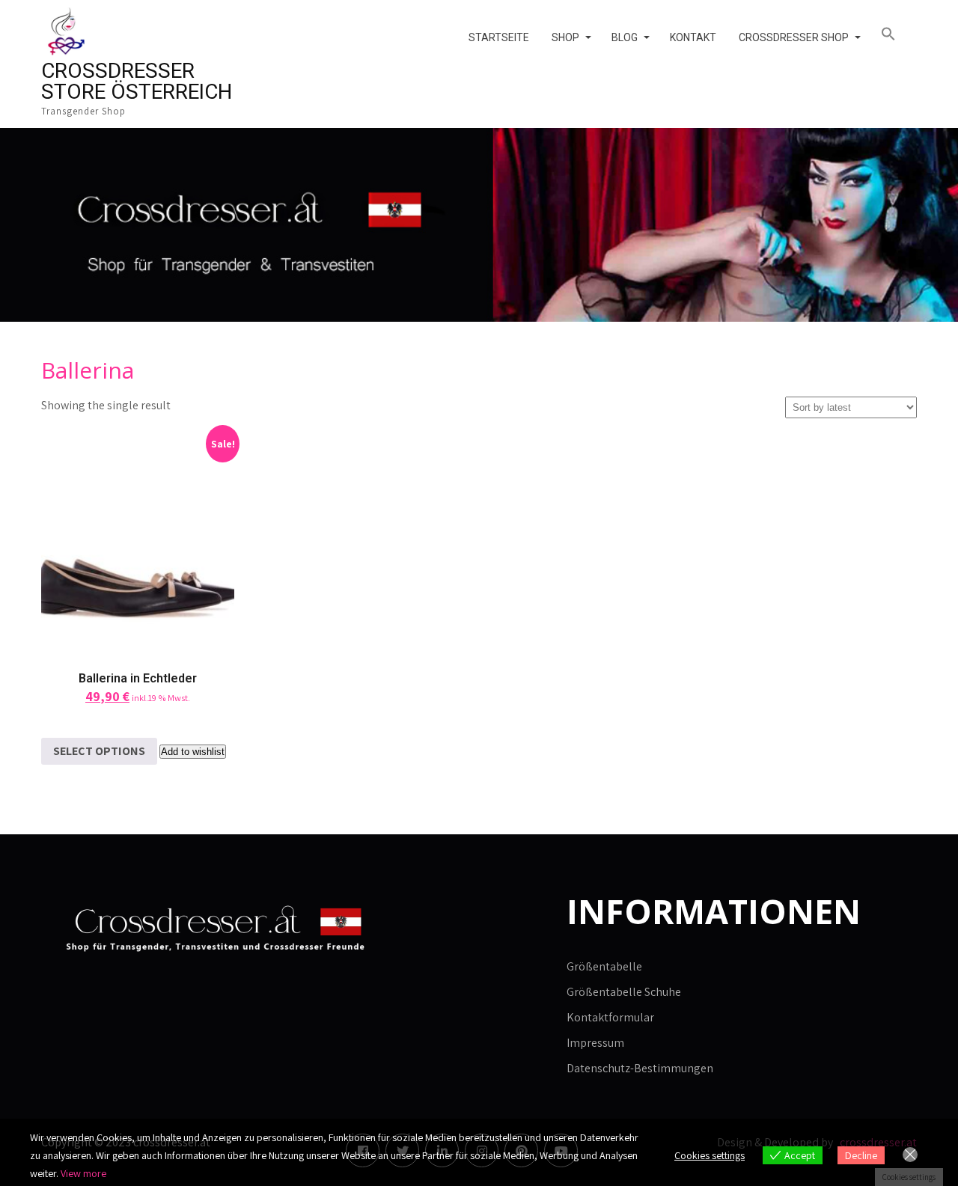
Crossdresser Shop (794, 37)
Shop (565, 37)
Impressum (595, 1043)
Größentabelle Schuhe (624, 992)
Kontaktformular (610, 1017)
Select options (99, 751)
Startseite (499, 37)
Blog (624, 37)
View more (83, 1173)
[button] (893, 34)
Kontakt (693, 37)
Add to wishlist (193, 751)
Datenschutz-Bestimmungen (640, 1068)
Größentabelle (604, 966)
